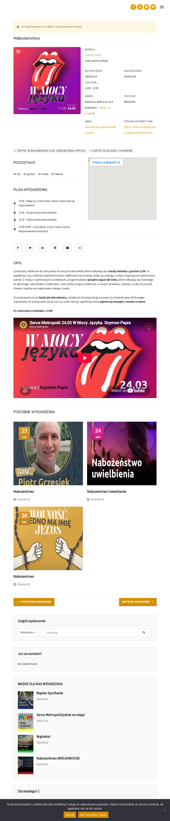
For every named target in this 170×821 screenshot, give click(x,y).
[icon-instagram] (146, 7)
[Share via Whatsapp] (80, 248)
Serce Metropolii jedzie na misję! (60, 714)
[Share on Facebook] (17, 248)
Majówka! (43, 736)
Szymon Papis (93, 55)
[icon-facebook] (133, 7)
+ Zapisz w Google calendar (111, 150)
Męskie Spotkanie (49, 693)
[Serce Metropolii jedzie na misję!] (25, 722)
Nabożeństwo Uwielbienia (106, 491)
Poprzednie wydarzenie (35, 602)
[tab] (17, 263)
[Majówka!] (25, 743)
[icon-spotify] (153, 7)
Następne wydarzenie (136, 602)
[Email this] (67, 248)
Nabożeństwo (23, 491)
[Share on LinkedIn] (42, 248)
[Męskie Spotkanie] (25, 700)
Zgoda (70, 814)
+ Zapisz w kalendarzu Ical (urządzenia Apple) (50, 150)
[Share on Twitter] (30, 248)
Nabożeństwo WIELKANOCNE (58, 758)
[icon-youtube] (140, 7)
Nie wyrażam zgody (93, 814)
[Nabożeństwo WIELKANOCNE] (25, 765)
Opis (17, 263)
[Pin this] (55, 248)
